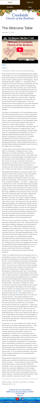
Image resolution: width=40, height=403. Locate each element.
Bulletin (4, 65)
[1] (2, 382)
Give (30, 7)
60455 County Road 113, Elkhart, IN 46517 (20, 392)
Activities (10, 7)
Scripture (4, 68)
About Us (30, 2)
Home (10, 2)
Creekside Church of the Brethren (20, 390)
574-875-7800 (20, 393)
